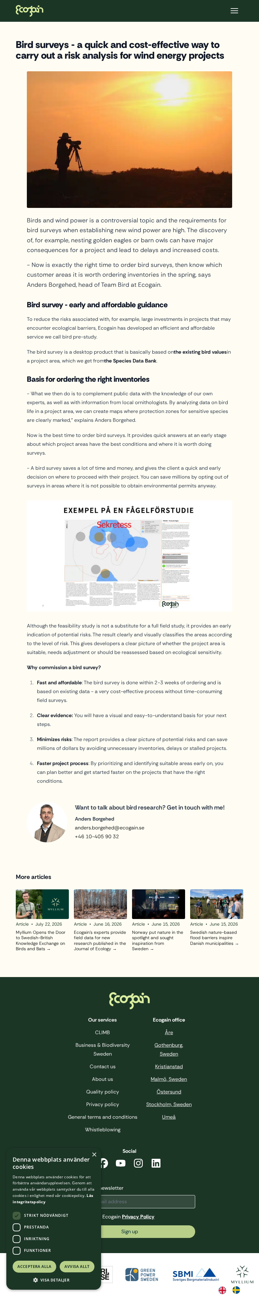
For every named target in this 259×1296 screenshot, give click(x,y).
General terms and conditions (102, 1117)
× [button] (94, 1154)
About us (102, 1079)
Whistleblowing (102, 1129)
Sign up (129, 1231)
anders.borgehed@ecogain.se (109, 827)
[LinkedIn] (156, 1164)
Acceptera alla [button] (34, 1266)
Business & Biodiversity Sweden (102, 1049)
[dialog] (53, 1219)
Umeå (169, 1117)
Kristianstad (169, 1066)
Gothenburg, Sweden (168, 1049)
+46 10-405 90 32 (97, 836)
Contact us (103, 1066)
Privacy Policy (138, 1216)
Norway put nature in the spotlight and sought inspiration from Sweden (157, 941)
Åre (169, 1032)
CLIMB (102, 1032)
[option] (237, 1290)
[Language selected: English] (232, 1289)
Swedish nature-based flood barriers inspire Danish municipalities (213, 938)
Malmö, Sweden (169, 1079)
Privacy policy (102, 1104)
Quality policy (102, 1091)
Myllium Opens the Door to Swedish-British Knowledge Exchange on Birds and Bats (40, 941)
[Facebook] (103, 1164)
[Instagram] (138, 1164)
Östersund (169, 1091)
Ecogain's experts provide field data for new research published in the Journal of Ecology (100, 941)
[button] (54, 1280)
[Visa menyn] (234, 11)
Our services (102, 1019)
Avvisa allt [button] (76, 1266)
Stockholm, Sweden (169, 1104)
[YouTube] (121, 1164)
